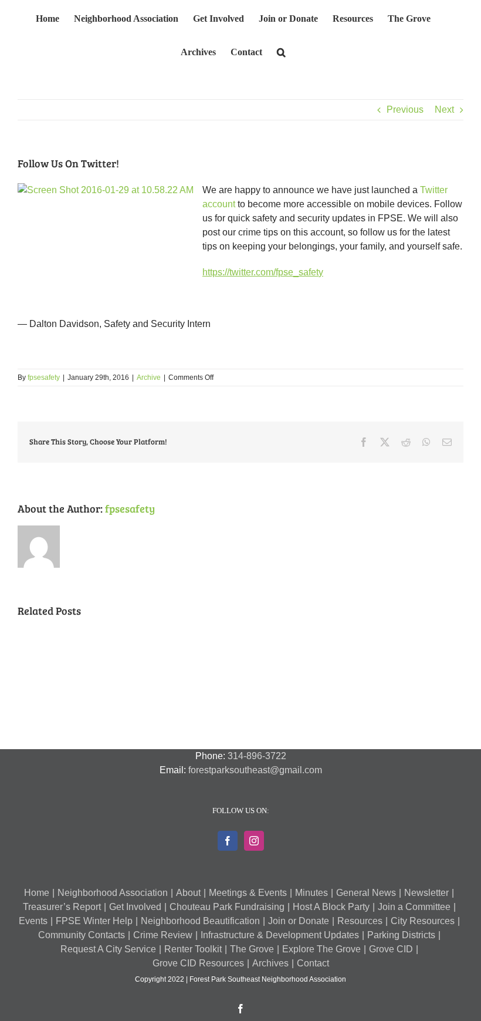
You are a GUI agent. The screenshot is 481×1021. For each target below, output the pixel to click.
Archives (270, 963)
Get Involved (135, 907)
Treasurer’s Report (62, 907)
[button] (281, 50)
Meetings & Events (248, 893)
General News (366, 893)
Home (36, 893)
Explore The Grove (321, 949)
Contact (313, 963)
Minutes (311, 893)
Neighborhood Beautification (200, 921)
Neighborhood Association (112, 893)
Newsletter (426, 893)
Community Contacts (81, 935)
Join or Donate (298, 921)
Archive (149, 377)
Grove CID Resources (198, 963)
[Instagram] (254, 841)
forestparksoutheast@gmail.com (255, 770)
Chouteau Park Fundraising (227, 907)
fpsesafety (44, 377)
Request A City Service (108, 949)
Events (33, 921)
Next (444, 109)
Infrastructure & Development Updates (280, 935)
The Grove (252, 949)
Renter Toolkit (193, 949)
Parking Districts (401, 935)
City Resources (423, 921)
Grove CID (391, 949)
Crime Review (162, 935)
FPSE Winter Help (94, 921)
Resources (359, 921)
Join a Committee (414, 907)
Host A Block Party (331, 907)
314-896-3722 (257, 756)
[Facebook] (228, 841)
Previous (405, 109)
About (188, 893)
